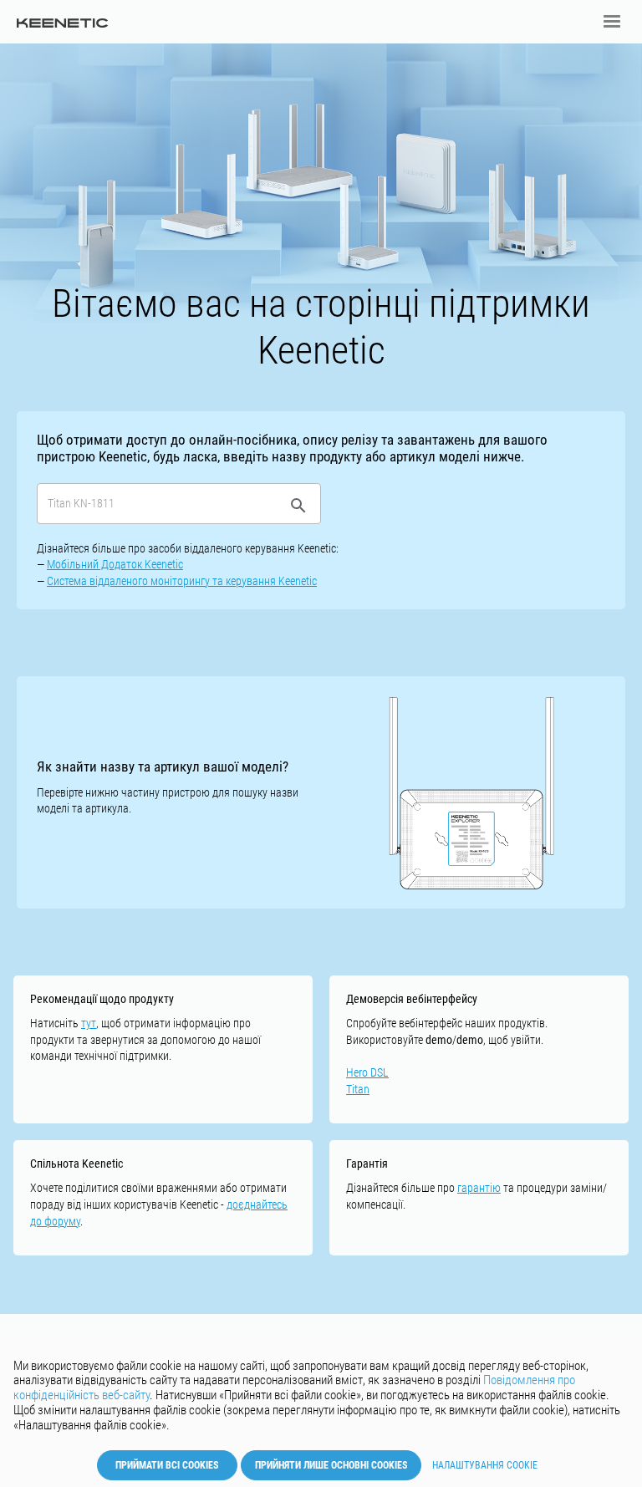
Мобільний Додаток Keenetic (115, 564)
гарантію (479, 1187)
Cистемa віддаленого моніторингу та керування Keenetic (182, 581)
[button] (612, 21)
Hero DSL (367, 1072)
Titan (357, 1089)
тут (88, 1023)
